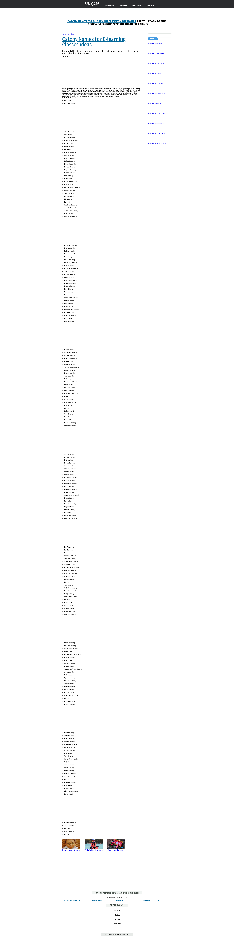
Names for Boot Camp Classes (157, 133)
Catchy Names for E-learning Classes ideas (94, 42)
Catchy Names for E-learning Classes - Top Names (101, 21)
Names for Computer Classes (157, 143)
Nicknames (150, 6)
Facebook (117, 910)
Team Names (120, 900)
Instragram (117, 924)
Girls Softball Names (94, 850)
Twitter (117, 915)
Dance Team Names (71, 850)
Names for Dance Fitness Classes (158, 113)
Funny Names (136, 6)
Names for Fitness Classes (156, 53)
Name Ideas (70, 34)
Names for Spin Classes (155, 103)
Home (64, 34)
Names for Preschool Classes (156, 93)
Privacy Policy (126, 934)
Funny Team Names (96, 900)
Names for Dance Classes (155, 83)
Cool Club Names (115, 850)
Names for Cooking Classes (156, 63)
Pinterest (117, 919)
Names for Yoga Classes (155, 43)
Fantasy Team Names (70, 900)
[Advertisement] (101, 74)
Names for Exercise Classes (156, 123)
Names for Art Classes (154, 73)
